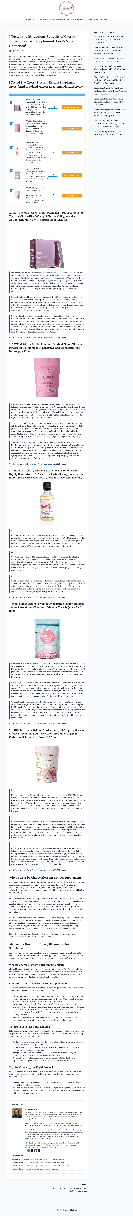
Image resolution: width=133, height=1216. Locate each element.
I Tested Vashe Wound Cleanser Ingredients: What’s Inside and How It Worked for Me (41, 1166)
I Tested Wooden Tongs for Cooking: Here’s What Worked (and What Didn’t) (38, 1163)
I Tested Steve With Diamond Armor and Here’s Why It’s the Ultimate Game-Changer (109, 39)
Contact (103, 19)
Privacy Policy (92, 19)
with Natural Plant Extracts (50, 219)
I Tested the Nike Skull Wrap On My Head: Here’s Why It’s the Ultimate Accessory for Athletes (108, 50)
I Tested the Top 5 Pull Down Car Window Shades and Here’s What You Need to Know (109, 69)
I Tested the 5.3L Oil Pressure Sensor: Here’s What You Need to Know (70, 1188)
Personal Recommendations (52, 19)
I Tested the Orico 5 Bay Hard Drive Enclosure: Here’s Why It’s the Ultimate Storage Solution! (110, 91)
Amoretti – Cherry (23, 470)
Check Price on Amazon (72, 107)
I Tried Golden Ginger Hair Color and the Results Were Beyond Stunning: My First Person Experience (110, 80)
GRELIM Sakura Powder (26, 344)
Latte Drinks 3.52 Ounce (45, 737)
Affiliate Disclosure (75, 19)
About (35, 19)
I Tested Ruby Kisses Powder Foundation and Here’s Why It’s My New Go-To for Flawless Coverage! (110, 124)
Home (28, 19)
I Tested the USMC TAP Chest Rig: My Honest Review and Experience (36, 1169)
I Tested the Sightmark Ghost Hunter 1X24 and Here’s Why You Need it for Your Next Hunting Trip (109, 113)
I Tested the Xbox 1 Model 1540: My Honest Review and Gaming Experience (38, 1159)
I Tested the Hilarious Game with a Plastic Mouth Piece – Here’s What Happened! (108, 102)
